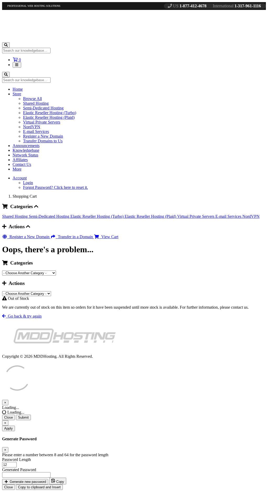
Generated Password (19, 469)
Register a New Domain (43, 136)
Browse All (32, 98)
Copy (59, 482)
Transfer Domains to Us (43, 141)
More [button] (17, 169)
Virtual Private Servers (41, 122)
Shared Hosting (36, 103)
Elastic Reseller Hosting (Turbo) (49, 112)
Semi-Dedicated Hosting (43, 108)
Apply (8, 428)
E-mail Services (36, 131)
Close (8, 417)
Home (18, 89)
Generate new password (27, 482)
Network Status (25, 155)
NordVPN (31, 127)
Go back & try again (24, 316)
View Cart (108, 237)
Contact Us (22, 164)
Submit (23, 417)
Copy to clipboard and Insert (39, 487)
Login (28, 182)
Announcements (26, 145)
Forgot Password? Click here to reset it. (55, 187)
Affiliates (20, 159)
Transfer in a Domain (75, 237)
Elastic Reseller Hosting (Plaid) (49, 117)
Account (20, 178)
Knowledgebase (26, 150)
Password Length (16, 459)
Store (17, 94)
